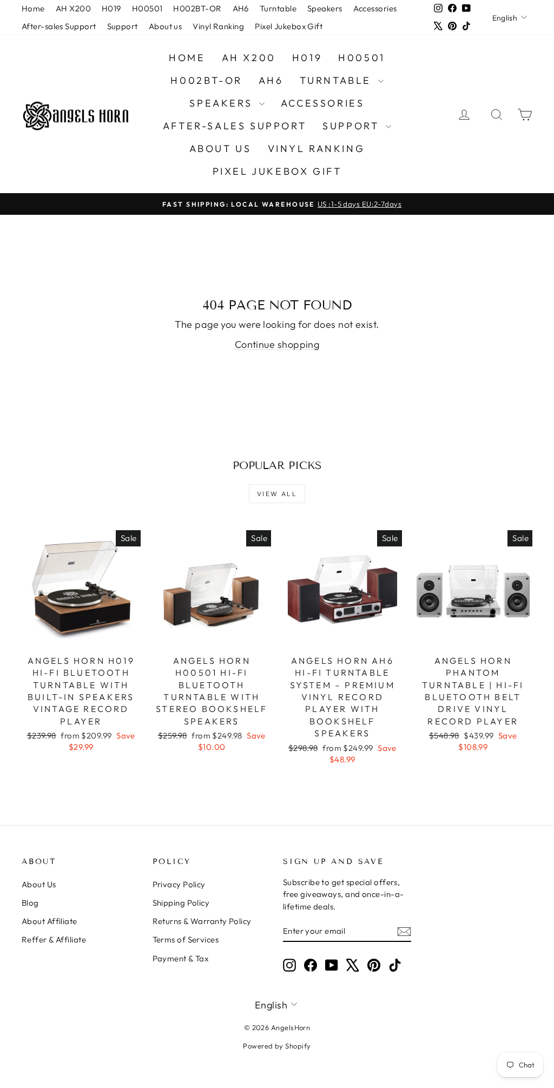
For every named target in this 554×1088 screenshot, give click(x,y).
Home (33, 8)
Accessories (375, 8)
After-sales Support (59, 26)
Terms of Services (186, 939)
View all (277, 494)
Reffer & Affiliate (54, 939)
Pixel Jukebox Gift (288, 26)
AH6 (241, 8)
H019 (111, 8)
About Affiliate (49, 921)
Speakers (324, 8)
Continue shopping (277, 344)
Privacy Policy (179, 884)
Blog (30, 903)
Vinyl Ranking (218, 26)
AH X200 (73, 8)
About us (165, 26)
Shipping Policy (181, 903)
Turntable (278, 8)
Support (122, 26)
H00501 (147, 8)
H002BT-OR (197, 8)
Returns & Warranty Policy (202, 921)
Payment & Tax (181, 958)
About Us (39, 884)
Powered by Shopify (277, 1045)
